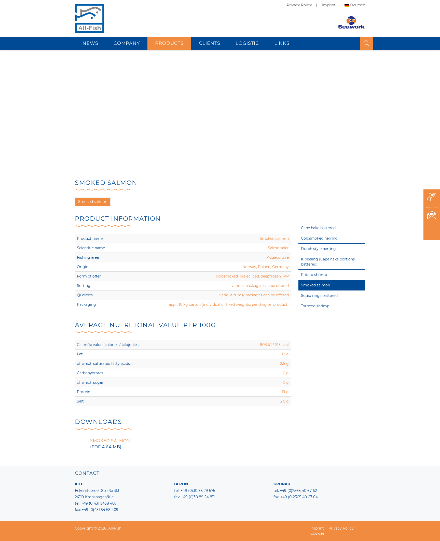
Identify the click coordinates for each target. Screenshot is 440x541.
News (90, 43)
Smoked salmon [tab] (92, 201)
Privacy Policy (299, 5)
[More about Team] (431, 199)
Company (127, 43)
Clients (209, 43)
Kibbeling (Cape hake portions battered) (328, 262)
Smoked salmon (315, 285)
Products (169, 43)
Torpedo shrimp (315, 306)
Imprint (329, 5)
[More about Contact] (431, 217)
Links (282, 43)
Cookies (317, 533)
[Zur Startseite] (89, 24)
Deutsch (357, 5)
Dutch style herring (318, 248)
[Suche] (366, 43)
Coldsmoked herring (319, 238)
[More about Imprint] (431, 234)
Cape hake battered (318, 228)
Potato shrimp (314, 274)
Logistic (247, 43)
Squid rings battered (319, 295)
